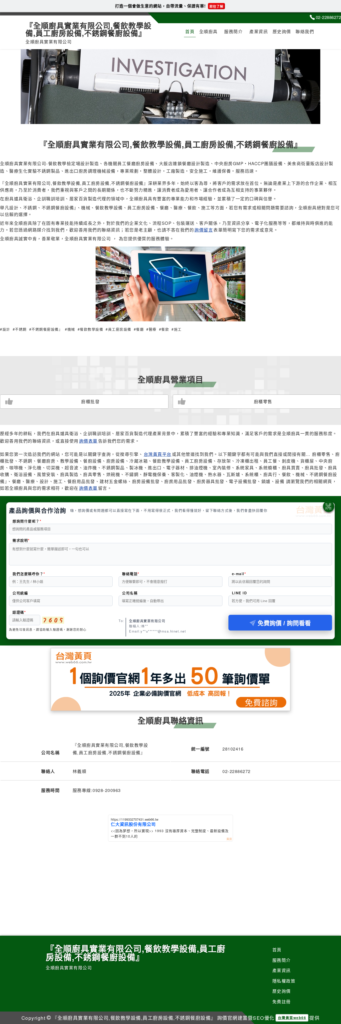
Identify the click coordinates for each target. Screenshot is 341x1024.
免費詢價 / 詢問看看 (284, 623)
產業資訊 (258, 31)
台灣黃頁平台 (157, 454)
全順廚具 (208, 31)
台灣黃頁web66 (292, 1017)
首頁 (189, 31)
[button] (165, 117)
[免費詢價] (328, 506)
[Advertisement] (170, 879)
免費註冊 (281, 1001)
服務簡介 (233, 31)
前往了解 (216, 6)
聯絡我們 (305, 31)
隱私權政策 (284, 981)
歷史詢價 (282, 31)
